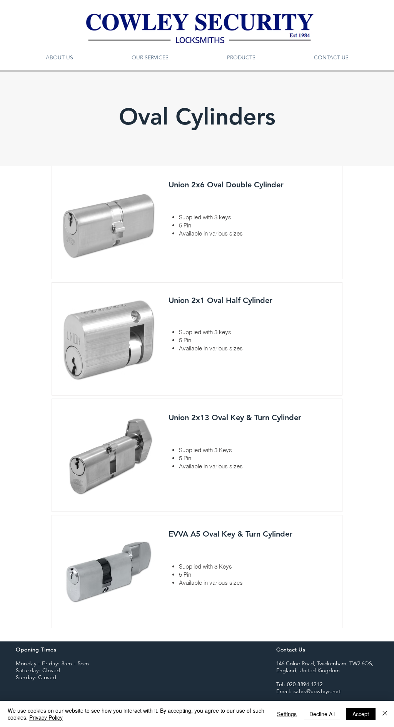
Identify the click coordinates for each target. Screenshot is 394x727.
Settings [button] (287, 714)
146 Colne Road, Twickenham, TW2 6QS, (325, 663)
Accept (360, 714)
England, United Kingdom (308, 670)
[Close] (384, 714)
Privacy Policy (46, 717)
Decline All (322, 714)
